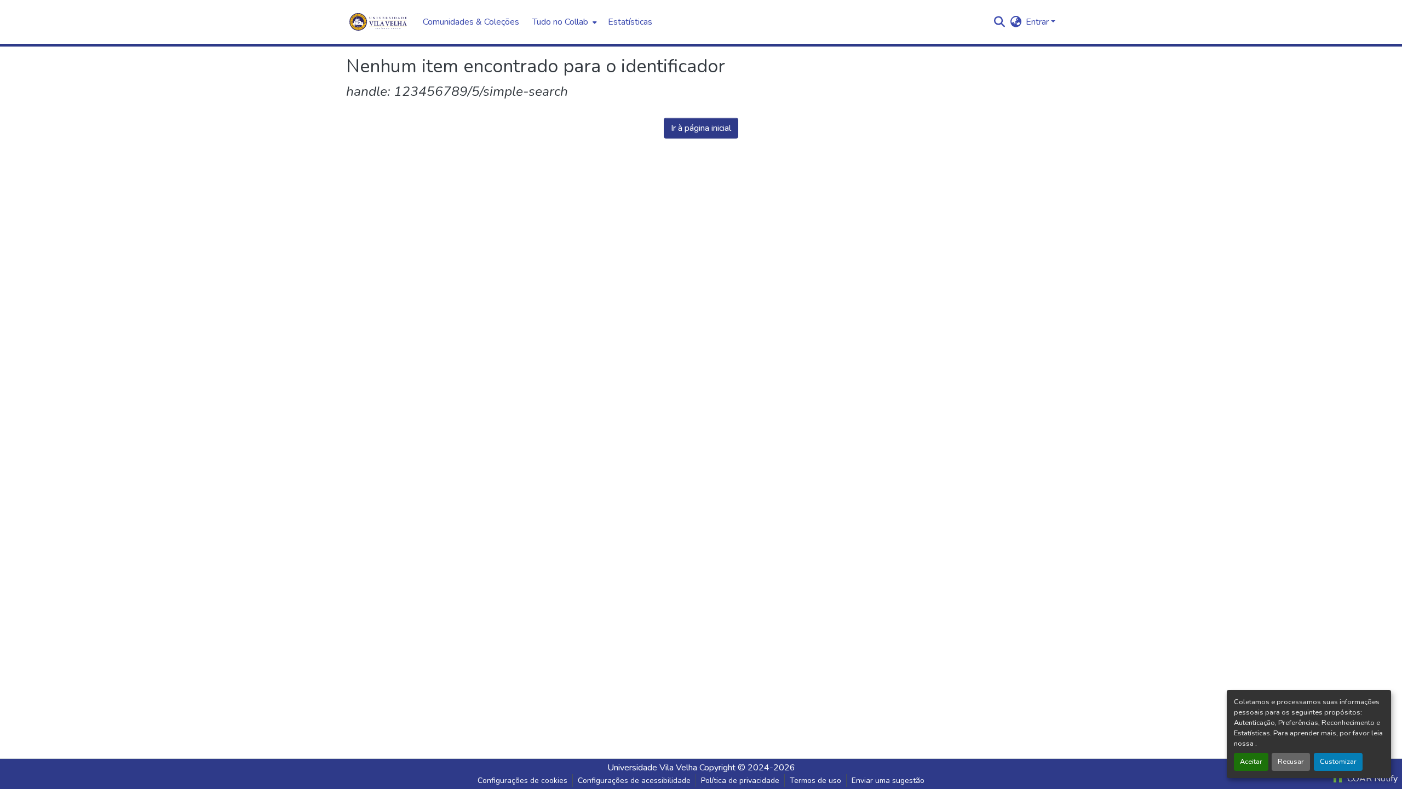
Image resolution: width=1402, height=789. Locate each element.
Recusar (1291, 762)
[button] (999, 21)
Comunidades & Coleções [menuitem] (471, 22)
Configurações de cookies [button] (522, 780)
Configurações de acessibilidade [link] (634, 780)
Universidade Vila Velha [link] (652, 768)
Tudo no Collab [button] (560, 22)
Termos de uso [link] (815, 780)
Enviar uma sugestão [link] (888, 780)
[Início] (379, 22)
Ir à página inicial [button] (701, 128)
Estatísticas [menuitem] (630, 22)
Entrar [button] (1038, 22)
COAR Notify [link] (1371, 779)
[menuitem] (563, 22)
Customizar (1338, 762)
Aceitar (1251, 762)
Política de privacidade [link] (740, 780)
